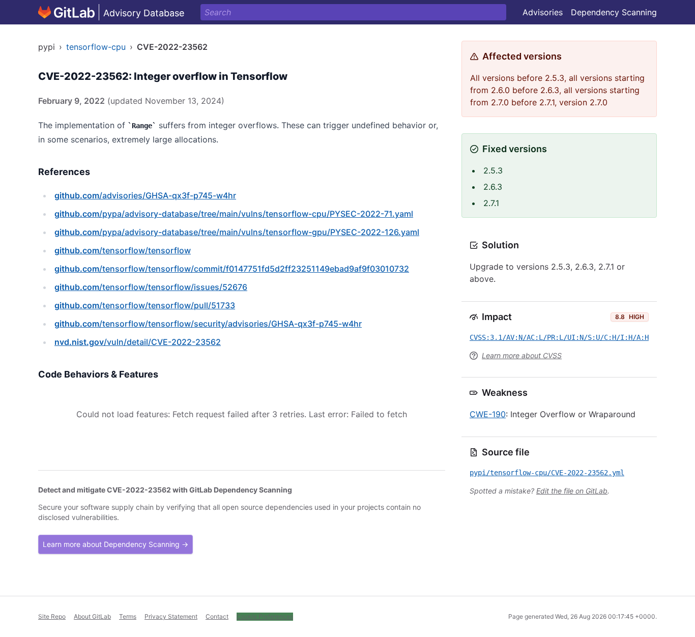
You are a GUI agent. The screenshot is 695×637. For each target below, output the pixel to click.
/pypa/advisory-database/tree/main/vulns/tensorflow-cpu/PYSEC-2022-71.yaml (233, 214)
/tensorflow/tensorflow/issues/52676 (150, 287)
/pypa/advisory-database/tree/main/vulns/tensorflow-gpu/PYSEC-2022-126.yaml (236, 232)
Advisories (543, 12)
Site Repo (52, 616)
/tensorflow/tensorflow (122, 250)
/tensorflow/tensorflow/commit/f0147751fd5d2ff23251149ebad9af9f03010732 (231, 269)
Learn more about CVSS (522, 355)
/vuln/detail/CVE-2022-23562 (137, 342)
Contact (217, 616)
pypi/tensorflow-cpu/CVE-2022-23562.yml (547, 473)
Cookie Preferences (265, 616)
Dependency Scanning (614, 12)
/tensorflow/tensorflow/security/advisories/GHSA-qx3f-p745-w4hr (208, 323)
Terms (127, 616)
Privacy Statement (170, 616)
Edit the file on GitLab (571, 490)
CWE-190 (488, 414)
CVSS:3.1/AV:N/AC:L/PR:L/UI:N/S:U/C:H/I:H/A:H (559, 337)
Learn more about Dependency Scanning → (115, 544)
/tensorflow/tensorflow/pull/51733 (144, 305)
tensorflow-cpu (96, 47)
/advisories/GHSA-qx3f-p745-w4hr (145, 195)
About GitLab (92, 616)
